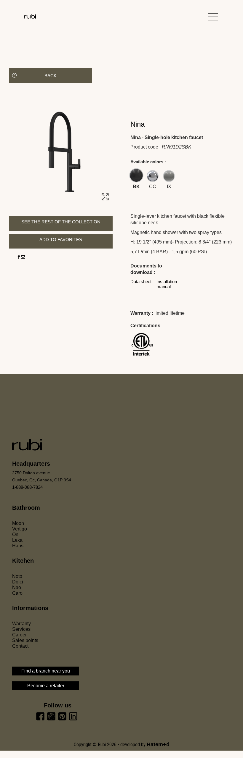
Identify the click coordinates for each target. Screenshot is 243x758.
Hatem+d (158, 744)
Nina (137, 124)
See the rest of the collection (60, 221)
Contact (20, 646)
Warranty (21, 623)
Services (21, 629)
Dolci (17, 581)
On (15, 534)
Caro (17, 593)
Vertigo (19, 528)
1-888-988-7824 (27, 487)
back (50, 75)
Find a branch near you (45, 670)
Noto (17, 576)
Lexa (17, 540)
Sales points (25, 640)
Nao (16, 587)
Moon (18, 523)
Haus (17, 545)
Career (19, 634)
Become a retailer (45, 685)
